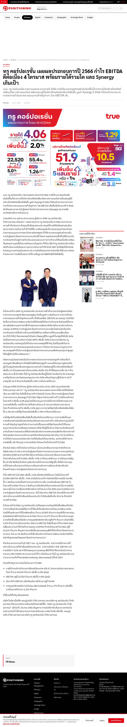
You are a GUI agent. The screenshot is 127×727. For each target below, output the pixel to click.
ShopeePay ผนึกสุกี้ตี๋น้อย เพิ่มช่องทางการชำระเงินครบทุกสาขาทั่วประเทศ (109, 260)
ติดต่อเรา (57, 683)
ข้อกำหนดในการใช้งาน (61, 693)
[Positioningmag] (17, 8)
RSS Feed (57, 697)
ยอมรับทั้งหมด (116, 720)
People (17, 17)
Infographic (61, 17)
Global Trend (38, 713)
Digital (37, 17)
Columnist (49, 17)
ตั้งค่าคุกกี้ (90, 720)
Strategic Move (77, 17)
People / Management (39, 684)
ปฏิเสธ (102, 720)
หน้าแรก (5, 60)
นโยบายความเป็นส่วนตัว (11, 724)
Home (7, 17)
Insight (90, 17)
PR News (27, 17)
